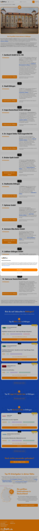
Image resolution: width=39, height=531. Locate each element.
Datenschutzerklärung (7, 265)
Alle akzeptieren (19, 269)
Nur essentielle (19, 272)
